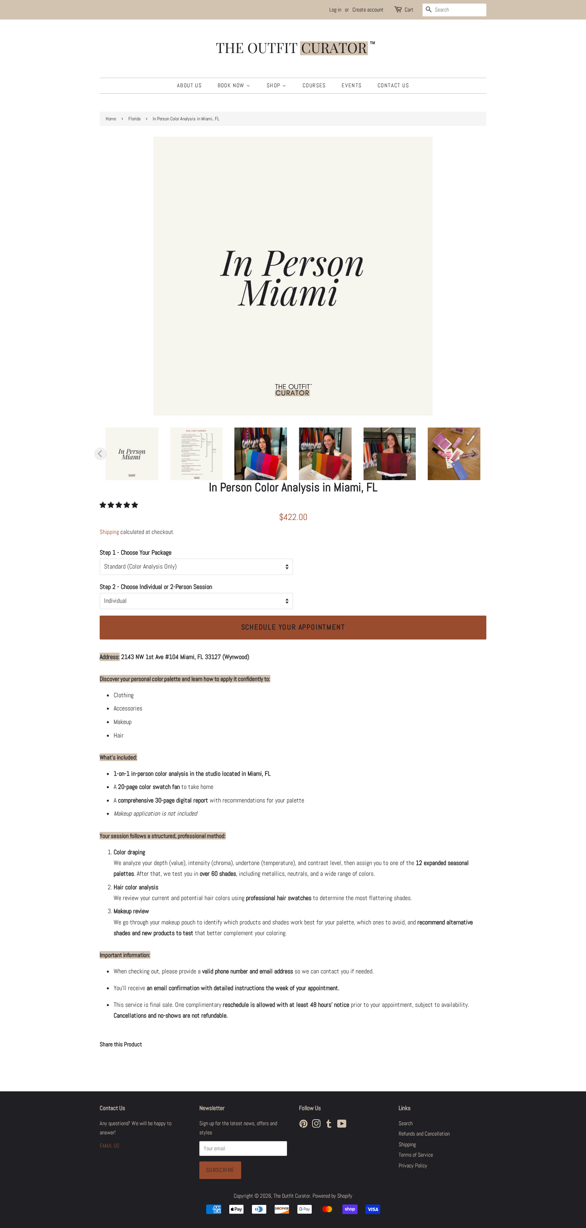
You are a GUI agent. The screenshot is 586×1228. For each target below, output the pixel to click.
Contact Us (393, 85)
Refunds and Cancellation (424, 1133)
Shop (274, 85)
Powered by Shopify (332, 1196)
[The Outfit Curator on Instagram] (316, 1125)
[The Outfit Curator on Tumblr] (328, 1125)
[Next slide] (473, 453)
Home (111, 119)
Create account (367, 9)
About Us (189, 85)
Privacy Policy (413, 1165)
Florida (134, 119)
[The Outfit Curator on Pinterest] (303, 1125)
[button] (120, 505)
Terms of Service (416, 1154)
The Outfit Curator (291, 1196)
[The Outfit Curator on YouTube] (341, 1125)
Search (406, 1123)
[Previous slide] (100, 453)
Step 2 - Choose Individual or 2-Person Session (156, 587)
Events (352, 85)
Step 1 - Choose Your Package (135, 552)
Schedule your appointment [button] (293, 627)
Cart (409, 9)
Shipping (109, 532)
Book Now (232, 85)
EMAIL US (109, 1145)
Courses (314, 85)
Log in (335, 9)
